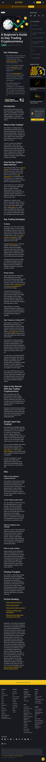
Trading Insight (38, 701)
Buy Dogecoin (26, 729)
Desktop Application (5, 715)
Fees (36, 715)
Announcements (4, 695)
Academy (14, 700)
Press (2, 698)
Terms (2, 701)
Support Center (38, 710)
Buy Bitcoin (26, 724)
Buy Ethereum (26, 730)
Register (38, 2)
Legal (2, 700)
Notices (2, 711)
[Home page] (19, 2)
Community (3, 708)
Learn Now (31, 6)
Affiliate (36, 691)
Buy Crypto (15, 693)
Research (14, 710)
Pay (13, 695)
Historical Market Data (39, 699)
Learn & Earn (26, 706)
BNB (36, 695)
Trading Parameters (39, 720)
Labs (25, 699)
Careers (2, 693)
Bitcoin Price (26, 710)
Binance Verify (37, 718)
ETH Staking (15, 706)
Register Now (37, 119)
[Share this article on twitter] (31, 15)
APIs (36, 717)
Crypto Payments (16, 696)
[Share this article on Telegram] (38, 15)
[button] (43, 2)
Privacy (2, 703)
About (2, 691)
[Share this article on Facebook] (35, 15)
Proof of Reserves (38, 703)
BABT (14, 708)
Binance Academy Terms (19, 755)
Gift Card (14, 701)
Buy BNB (25, 725)
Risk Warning (3, 710)
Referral (36, 693)
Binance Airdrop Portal (39, 722)
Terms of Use (6, 755)
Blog (2, 706)
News (2, 696)
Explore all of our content (22, 682)
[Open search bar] (34, 2)
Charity (14, 711)
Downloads (3, 713)
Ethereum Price (27, 711)
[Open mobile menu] (43, 2)
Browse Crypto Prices (28, 708)
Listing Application (27, 694)
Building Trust (4, 705)
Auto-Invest (15, 705)
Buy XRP (25, 727)
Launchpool (15, 703)
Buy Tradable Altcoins (28, 732)
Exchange (14, 691)
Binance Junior (15, 698)
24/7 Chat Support (38, 709)
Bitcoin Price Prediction (28, 716)
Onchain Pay (26, 700)
